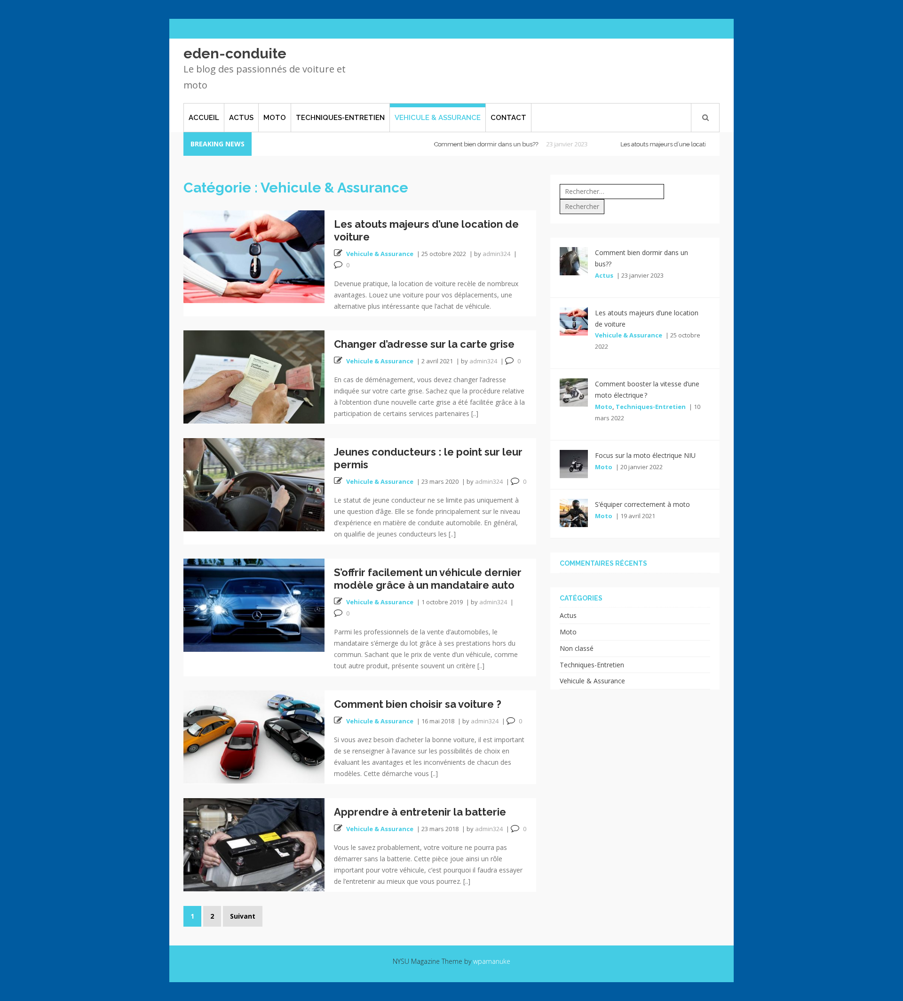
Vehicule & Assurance (438, 117)
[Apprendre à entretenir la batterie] (254, 844)
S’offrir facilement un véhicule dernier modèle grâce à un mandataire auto (428, 578)
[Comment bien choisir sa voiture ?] (254, 736)
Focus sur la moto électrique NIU (645, 455)
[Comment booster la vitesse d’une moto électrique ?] (574, 391)
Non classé (577, 648)
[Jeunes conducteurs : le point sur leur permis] (254, 484)
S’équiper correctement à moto (642, 504)
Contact (508, 117)
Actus (241, 117)
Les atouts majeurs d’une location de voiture (656, 144)
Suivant (242, 916)
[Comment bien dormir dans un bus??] (574, 260)
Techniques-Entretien (340, 117)
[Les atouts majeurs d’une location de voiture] (254, 255)
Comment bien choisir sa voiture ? (417, 704)
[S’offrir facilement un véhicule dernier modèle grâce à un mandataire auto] (254, 604)
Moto (274, 117)
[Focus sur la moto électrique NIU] (574, 463)
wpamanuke (491, 961)
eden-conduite (234, 53)
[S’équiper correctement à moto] (574, 512)
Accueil (204, 117)
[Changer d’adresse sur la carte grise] (254, 376)
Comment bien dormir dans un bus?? (461, 144)
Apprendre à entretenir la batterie (420, 812)
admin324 (496, 253)
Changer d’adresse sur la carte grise (424, 344)
